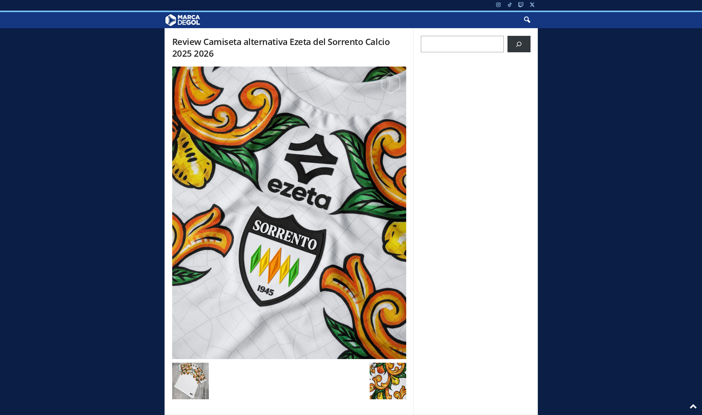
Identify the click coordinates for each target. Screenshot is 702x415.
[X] (532, 5)
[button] (527, 20)
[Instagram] (498, 5)
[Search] (519, 44)
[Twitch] (521, 5)
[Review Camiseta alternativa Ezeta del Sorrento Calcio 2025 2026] (289, 213)
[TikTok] (509, 5)
